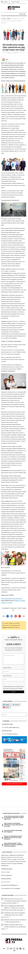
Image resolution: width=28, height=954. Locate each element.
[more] (17, 903)
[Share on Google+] (15, 616)
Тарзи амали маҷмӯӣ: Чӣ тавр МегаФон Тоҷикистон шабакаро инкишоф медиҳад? (13, 844)
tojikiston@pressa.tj (14, 727)
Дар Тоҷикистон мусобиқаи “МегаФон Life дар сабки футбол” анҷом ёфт (13, 825)
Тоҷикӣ (13, 2)
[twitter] (10, 948)
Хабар (8, 18)
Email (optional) (7, 675)
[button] (22, 14)
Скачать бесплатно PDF (14, 784)
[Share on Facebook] (7, 616)
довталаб (6, 608)
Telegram (4, 627)
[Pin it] (19, 616)
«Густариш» (17, 888)
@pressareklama (13, 734)
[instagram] (14, 948)
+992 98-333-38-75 (13, 627)
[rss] (23, 948)
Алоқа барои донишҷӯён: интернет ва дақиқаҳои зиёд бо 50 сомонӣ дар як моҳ (14, 817)
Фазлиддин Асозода (7, 52)
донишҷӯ (13, 608)
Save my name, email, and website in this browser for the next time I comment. (13, 687)
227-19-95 (5, 734)
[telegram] (20, 948)
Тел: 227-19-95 (5, 882)
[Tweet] (11, 616)
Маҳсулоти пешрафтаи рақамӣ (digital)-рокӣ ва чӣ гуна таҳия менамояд (13, 837)
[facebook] (7, 948)
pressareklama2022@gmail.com (9, 885)
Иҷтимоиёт (17, 52)
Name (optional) (7, 667)
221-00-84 (5, 727)
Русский (18, 2)
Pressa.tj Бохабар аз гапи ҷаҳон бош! (11, 598)
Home (4, 18)
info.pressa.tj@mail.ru (6, 875)
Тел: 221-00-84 (5, 872)
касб (19, 608)
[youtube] (17, 948)
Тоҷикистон (22, 52)
